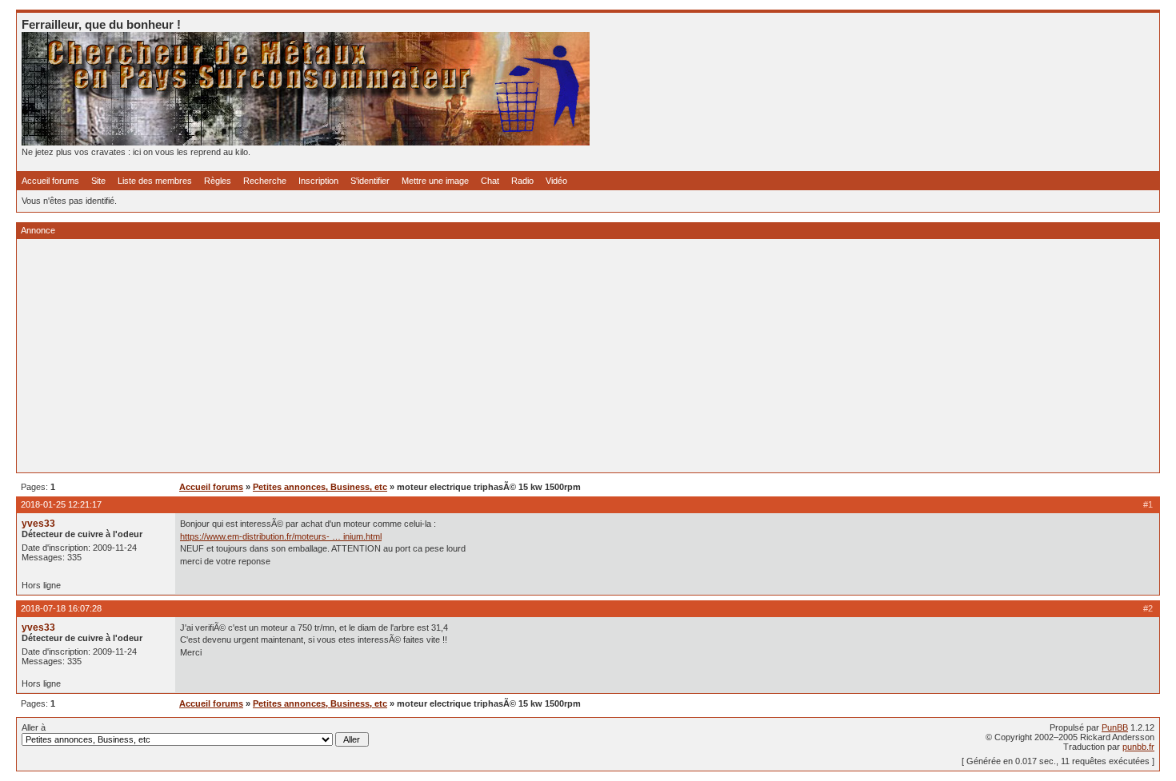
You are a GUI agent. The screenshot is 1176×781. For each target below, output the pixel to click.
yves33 (38, 523)
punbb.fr (1138, 746)
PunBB (1115, 727)
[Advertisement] (502, 356)
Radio (522, 180)
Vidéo (556, 180)
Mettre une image (435, 180)
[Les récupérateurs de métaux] (306, 142)
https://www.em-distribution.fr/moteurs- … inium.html (281, 536)
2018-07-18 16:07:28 (61, 608)
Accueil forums (50, 180)
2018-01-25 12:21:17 (61, 504)
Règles (217, 180)
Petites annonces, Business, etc (320, 487)
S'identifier (370, 180)
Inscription (318, 180)
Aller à (34, 727)
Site (98, 180)
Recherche (264, 180)
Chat (490, 180)
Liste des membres (155, 180)
